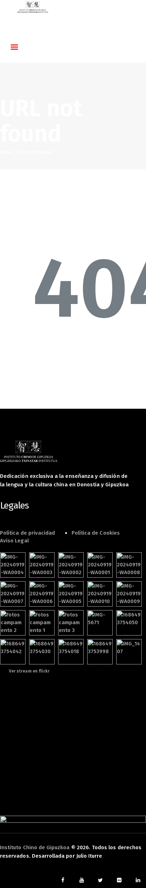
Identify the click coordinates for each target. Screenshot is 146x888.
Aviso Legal (14, 540)
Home (6, 152)
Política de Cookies (96, 533)
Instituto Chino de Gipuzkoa (35, 847)
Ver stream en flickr (29, 671)
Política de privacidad (27, 533)
